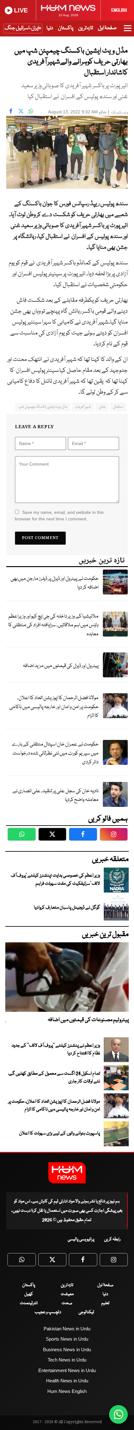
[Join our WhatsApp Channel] (118, 1414)
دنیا (49, 28)
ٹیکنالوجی (86, 1312)
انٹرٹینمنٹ (29, 1303)
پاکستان (65, 28)
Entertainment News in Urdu (67, 1370)
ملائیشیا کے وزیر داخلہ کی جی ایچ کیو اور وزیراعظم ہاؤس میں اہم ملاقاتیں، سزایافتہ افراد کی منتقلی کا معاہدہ (53, 625)
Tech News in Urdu (67, 1359)
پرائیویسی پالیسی (81, 1239)
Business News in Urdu (67, 1349)
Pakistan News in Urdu (67, 1328)
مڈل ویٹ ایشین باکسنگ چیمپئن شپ (42, 407)
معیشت (67, 1294)
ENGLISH (119, 10)
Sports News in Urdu (67, 1339)
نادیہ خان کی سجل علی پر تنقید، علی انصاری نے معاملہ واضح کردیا (55, 795)
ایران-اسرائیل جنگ (22, 28)
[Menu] (127, 31)
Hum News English (67, 1391)
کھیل (28, 1294)
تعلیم (105, 1303)
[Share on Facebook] (11, 111)
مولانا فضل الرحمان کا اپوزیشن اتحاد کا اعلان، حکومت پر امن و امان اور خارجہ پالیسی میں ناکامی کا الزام (53, 707)
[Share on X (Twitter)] (21, 111)
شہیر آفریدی (83, 407)
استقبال (118, 407)
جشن (102, 407)
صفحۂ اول (107, 28)
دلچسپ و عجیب (48, 1312)
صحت (67, 1303)
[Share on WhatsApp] (31, 111)
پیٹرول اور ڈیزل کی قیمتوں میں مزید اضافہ (60, 666)
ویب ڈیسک (119, 113)
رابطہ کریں (112, 1239)
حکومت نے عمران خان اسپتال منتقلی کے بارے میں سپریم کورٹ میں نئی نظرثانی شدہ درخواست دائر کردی (55, 753)
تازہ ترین (85, 28)
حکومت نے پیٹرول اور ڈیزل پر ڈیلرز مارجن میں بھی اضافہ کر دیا (54, 583)
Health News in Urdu (67, 1380)
